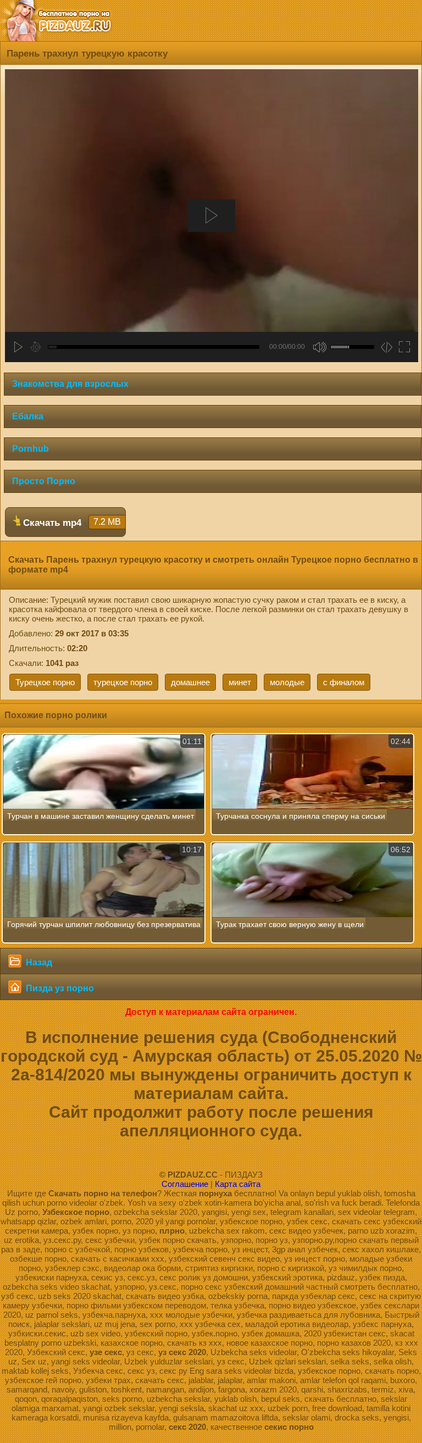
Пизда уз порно (59, 988)
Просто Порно (43, 481)
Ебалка (27, 416)
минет (240, 682)
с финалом (343, 682)
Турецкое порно (45, 682)
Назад (38, 962)
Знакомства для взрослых (70, 384)
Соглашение (185, 1184)
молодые (287, 682)
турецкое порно (122, 682)
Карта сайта (237, 1184)
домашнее (190, 682)
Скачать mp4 (70, 522)
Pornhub (30, 448)
